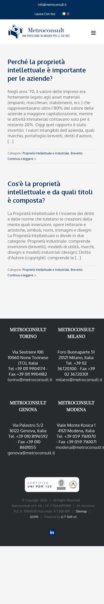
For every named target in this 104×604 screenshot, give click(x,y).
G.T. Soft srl (68, 517)
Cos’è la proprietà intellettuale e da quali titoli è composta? (50, 192)
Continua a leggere (20, 159)
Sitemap (81, 511)
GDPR (34, 517)
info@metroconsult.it (52, 5)
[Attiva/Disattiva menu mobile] (93, 32)
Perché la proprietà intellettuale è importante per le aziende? (47, 70)
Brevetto (77, 153)
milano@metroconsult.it (79, 379)
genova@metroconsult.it (31, 452)
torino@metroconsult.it (30, 379)
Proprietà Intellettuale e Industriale (45, 153)
